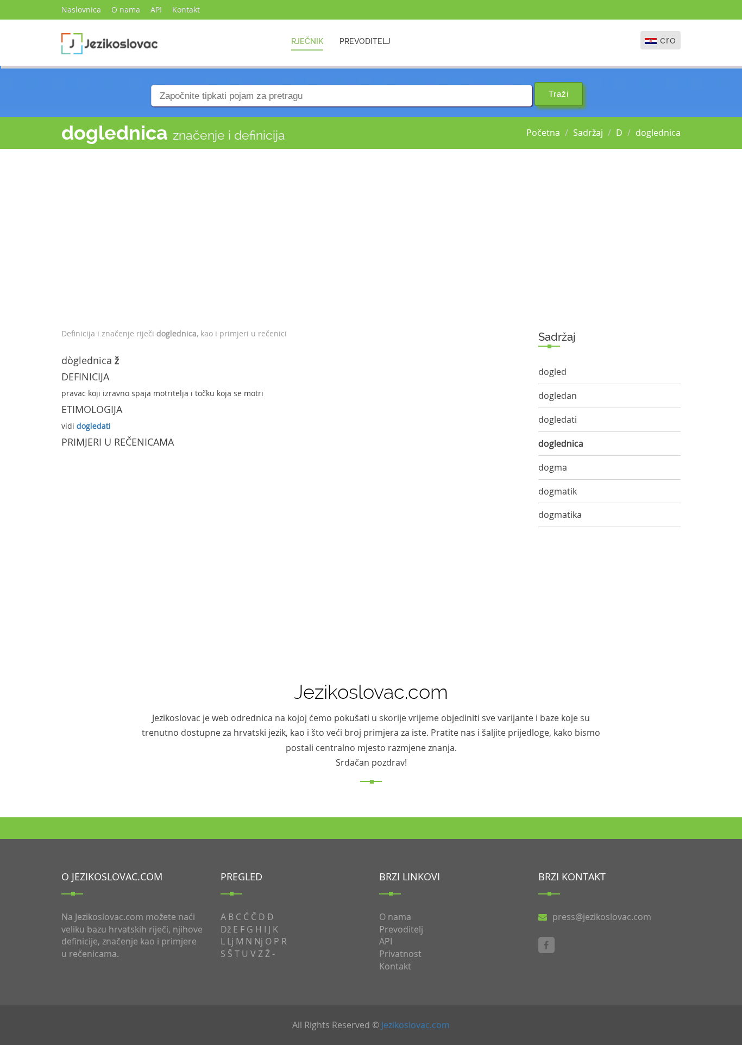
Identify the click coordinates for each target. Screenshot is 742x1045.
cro (668, 40)
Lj (230, 941)
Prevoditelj (365, 41)
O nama (125, 9)
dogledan (557, 396)
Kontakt (186, 9)
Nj (258, 941)
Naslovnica (81, 9)
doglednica (658, 133)
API (156, 9)
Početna (543, 133)
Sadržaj (588, 133)
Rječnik (307, 41)
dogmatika (560, 515)
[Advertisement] (291, 236)
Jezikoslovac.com (415, 1025)
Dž (226, 929)
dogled (552, 372)
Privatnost (400, 954)
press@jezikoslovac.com (601, 917)
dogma (552, 467)
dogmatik (557, 491)
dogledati (94, 426)
